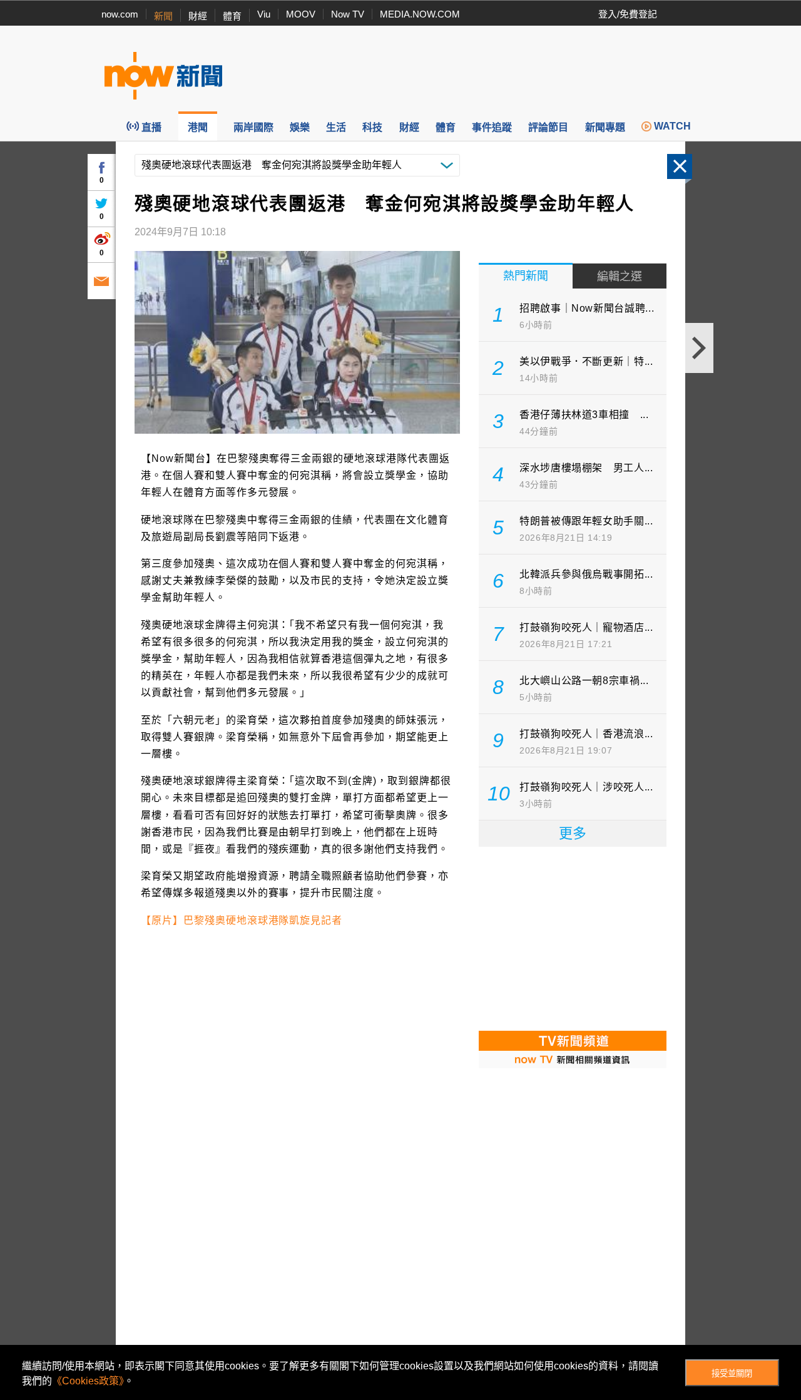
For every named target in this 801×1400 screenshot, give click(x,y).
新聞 (163, 16)
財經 (197, 16)
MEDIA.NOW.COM (420, 14)
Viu (263, 14)
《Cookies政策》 (88, 1381)
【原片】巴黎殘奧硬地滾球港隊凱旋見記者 (241, 920)
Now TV (347, 14)
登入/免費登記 (627, 14)
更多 (572, 833)
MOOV (300, 14)
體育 (232, 16)
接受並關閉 (732, 1373)
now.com (119, 14)
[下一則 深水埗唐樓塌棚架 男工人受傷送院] (699, 348)
